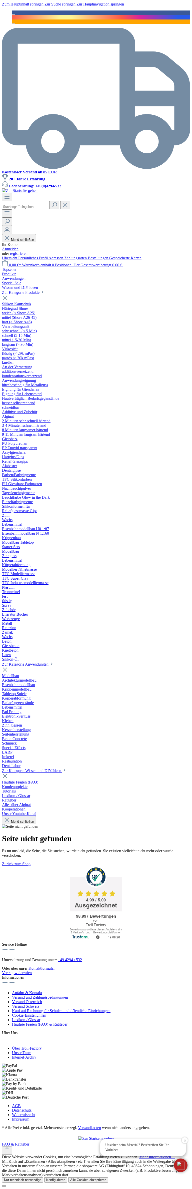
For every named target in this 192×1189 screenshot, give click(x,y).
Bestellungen (98, 258)
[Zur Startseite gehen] (20, 190)
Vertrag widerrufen (17, 973)
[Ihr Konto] (7, 230)
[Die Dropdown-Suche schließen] (65, 205)
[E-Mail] (13, 21)
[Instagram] (13, 17)
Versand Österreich (27, 1002)
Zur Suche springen (60, 4)
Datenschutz (22, 1110)
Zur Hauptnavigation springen (100, 4)
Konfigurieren (55, 1180)
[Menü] (7, 197)
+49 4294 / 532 (70, 960)
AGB (16, 1106)
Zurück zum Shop (16, 864)
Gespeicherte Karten (125, 258)
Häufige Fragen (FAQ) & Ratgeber (40, 1024)
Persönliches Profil (33, 258)
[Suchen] (54, 205)
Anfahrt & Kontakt (27, 993)
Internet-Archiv (24, 1057)
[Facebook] (13, 12)
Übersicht (10, 258)
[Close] (4, 1186)
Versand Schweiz (25, 1006)
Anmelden (10, 249)
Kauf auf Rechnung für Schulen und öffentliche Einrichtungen (61, 1011)
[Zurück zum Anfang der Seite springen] (7, 1151)
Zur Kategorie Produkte (21, 292)
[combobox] (25, 206)
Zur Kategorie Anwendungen (26, 664)
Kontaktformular (41, 968)
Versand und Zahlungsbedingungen (40, 997)
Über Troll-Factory (27, 1048)
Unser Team (21, 1053)
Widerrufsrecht (23, 1115)
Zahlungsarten (76, 258)
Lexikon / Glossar (26, 1020)
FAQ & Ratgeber (15, 1144)
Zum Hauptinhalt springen (23, 4)
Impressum (20, 1119)
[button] (181, 1165)
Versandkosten (89, 1128)
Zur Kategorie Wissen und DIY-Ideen (32, 771)
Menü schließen (22, 240)
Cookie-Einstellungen (29, 1015)
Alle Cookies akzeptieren (88, 1180)
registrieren (19, 253)
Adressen (56, 258)
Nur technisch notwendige (22, 1180)
